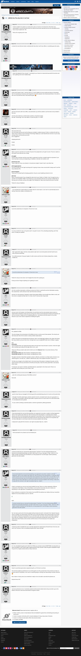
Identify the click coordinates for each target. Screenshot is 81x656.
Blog (33, 1)
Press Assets (51, 640)
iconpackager (66, 109)
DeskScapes (3, 638)
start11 (71, 109)
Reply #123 (14, 543)
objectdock (65, 103)
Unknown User (6, 194)
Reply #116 (14, 372)
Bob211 (6, 51)
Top (59, 24)
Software (13, 1)
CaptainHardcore (6, 256)
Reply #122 (14, 524)
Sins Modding (16, 15)
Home (3, 15)
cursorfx (65, 111)
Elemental (26, 634)
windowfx (73, 111)
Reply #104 (14, 90)
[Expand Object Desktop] (64, 25)
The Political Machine (28, 640)
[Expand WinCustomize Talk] (64, 46)
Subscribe (77, 648)
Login (14, 7)
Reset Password (74, 638)
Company (51, 630)
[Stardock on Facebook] (68, 67)
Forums (50, 645)
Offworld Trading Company (29, 641)
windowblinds (69, 100)
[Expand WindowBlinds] (64, 48)
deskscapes (69, 105)
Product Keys (74, 637)
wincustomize (70, 108)
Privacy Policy (33, 654)
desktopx (65, 108)
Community (23, 1)
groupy (75, 103)
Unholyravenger (6, 418)
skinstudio (75, 109)
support (65, 116)
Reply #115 (14, 329)
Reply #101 (15, 24)
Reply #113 (14, 287)
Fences (2, 637)
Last (59, 22)
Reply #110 (14, 228)
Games (17, 1)
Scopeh (6, 236)
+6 (5, 164)
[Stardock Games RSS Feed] (75, 69)
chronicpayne (5, 116)
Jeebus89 (5, 594)
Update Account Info (75, 640)
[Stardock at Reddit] (67, 69)
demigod (69, 111)
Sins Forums (34, 24)
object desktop (66, 113)
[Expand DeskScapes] (64, 32)
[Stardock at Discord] (69, 69)
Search (10, 7)
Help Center (74, 632)
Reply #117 (14, 391)
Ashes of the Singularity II (28, 632)
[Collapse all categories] (79, 22)
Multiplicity (3, 640)
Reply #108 (14, 187)
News (29, 1)
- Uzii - (5, 156)
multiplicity (70, 103)
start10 (76, 106)
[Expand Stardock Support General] (64, 27)
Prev (49, 22)
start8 (65, 105)
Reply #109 (14, 206)
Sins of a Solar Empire (9, 15)
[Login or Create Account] (75, 1)
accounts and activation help (68, 106)
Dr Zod (5, 135)
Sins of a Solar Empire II (28, 637)
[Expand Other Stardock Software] (64, 40)
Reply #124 (14, 565)
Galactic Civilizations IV (28, 635)
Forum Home (5, 7)
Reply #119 (15, 430)
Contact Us (50, 643)
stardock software (75, 101)
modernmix (75, 114)
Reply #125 (14, 586)
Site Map (48, 654)
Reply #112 (14, 268)
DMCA (45, 654)
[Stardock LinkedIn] (73, 69)
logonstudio (66, 114)
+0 (6, 39)
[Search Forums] (79, 1)
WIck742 (6, 97)
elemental (71, 113)
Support (37, 1)
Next (57, 22)
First (47, 22)
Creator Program (52, 641)
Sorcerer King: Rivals (27, 645)
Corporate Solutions (4, 634)
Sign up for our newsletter (53, 648)
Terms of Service (39, 654)
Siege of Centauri (27, 643)
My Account (74, 634)
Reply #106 (14, 128)
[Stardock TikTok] (71, 69)
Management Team (52, 635)
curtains (70, 114)
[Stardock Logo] (5, 1)
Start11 (2, 635)
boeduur (6, 573)
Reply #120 (14, 449)
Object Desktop (3, 632)
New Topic (56, 5)
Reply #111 (14, 249)
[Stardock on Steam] (76, 67)
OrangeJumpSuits (6, 31)
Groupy (2, 641)
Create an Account (75, 635)
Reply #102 (14, 43)
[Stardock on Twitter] (66, 67)
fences (65, 100)
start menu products (67, 101)
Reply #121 (14, 470)
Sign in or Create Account (19, 622)
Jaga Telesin (6, 456)
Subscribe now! (71, 60)
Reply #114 (14, 309)
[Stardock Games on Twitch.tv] (72, 67)
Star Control (26, 638)
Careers (50, 637)
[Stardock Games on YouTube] (70, 67)
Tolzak (5, 531)
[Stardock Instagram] (74, 67)
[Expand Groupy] (64, 35)
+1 (5, 464)
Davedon (5, 317)
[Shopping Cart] (77, 1)
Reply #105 (14, 109)
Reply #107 (14, 149)
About (50, 632)
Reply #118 (14, 410)
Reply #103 (15, 70)
